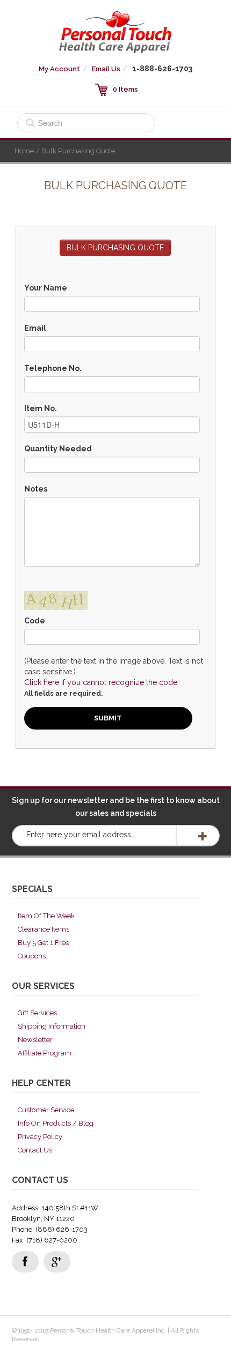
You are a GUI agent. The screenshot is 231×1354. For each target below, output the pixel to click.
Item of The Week (46, 916)
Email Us (106, 69)
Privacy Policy (40, 1137)
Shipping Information (51, 1026)
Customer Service (46, 1110)
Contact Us (35, 1150)
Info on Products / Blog (55, 1123)
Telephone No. (53, 368)
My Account (59, 69)
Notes (35, 489)
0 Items (125, 89)
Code (34, 620)
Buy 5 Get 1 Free (43, 943)
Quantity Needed (58, 448)
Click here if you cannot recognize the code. (101, 682)
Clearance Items (43, 929)
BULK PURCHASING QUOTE (115, 247)
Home (24, 151)
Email (35, 328)
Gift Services (37, 1013)
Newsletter (35, 1040)
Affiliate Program (44, 1053)
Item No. (40, 408)
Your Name (45, 288)
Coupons (32, 956)
